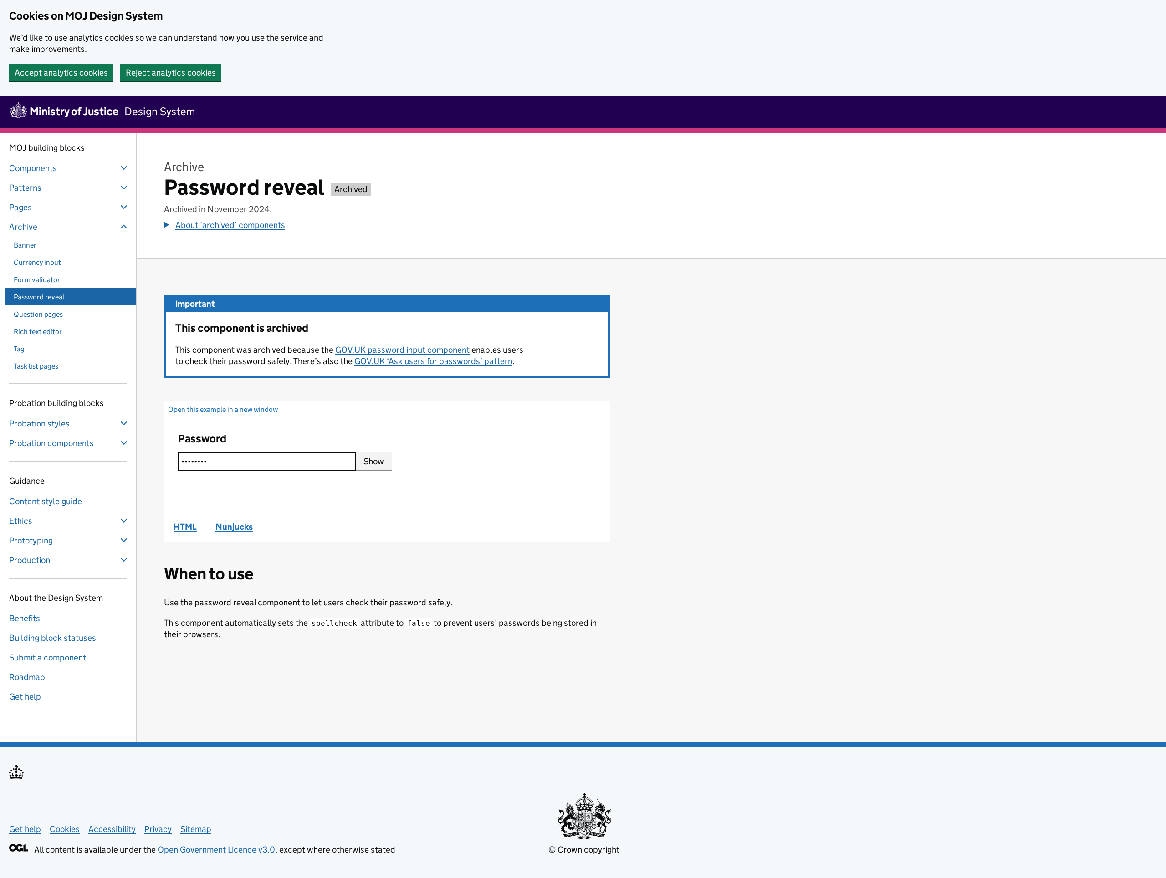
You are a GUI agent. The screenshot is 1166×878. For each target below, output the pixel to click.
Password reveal (39, 297)
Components (33, 168)
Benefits (24, 618)
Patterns (25, 188)
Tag (19, 349)
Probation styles (39, 423)
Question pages (38, 314)
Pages (20, 207)
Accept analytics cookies (61, 72)
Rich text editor (38, 331)
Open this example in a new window (223, 409)
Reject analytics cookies (171, 72)
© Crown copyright (583, 849)
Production (29, 560)
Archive (23, 227)
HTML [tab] (190, 527)
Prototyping (31, 540)
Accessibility (112, 829)
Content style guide (45, 501)
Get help (25, 696)
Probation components (51, 443)
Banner (25, 245)
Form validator (37, 279)
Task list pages (36, 366)
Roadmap (27, 677)
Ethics (20, 521)
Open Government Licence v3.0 (216, 849)
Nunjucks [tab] (238, 527)
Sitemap (195, 829)
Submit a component (47, 657)
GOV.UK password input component (402, 350)
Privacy (158, 829)
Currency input (37, 262)
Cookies (65, 829)
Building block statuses (52, 638)
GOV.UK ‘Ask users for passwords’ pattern (433, 361)
